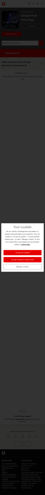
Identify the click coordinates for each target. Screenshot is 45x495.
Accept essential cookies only (22, 260)
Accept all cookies (22, 253)
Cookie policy (25, 244)
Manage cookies (22, 267)
